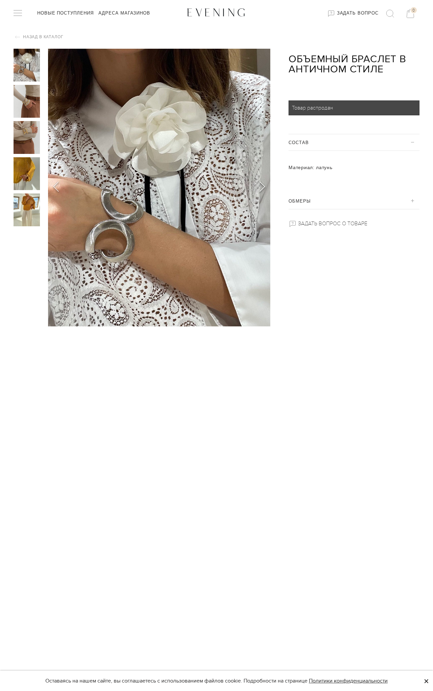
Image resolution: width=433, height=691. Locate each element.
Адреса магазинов (124, 13)
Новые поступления (65, 13)
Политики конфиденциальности (348, 680)
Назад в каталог (42, 36)
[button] (262, 187)
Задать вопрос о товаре (332, 224)
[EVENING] (216, 12)
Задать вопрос (357, 13)
